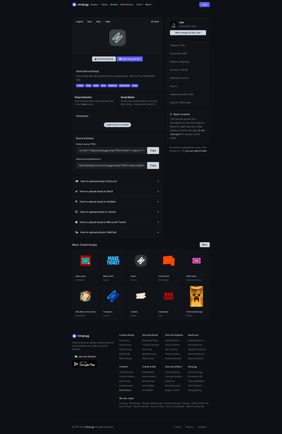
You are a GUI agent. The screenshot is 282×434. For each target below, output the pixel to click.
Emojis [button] (94, 4)
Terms (178, 427)
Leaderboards (126, 385)
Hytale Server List (199, 403)
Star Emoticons (195, 345)
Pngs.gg (186, 403)
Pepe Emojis (125, 345)
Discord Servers (141, 406)
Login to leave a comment (117, 125)
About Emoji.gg (195, 372)
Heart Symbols (172, 340)
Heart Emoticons (196, 340)
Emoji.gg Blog (194, 390)
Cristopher (79, 280)
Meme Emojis (125, 358)
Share (156, 22)
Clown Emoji (148, 358)
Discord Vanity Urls (195, 406)
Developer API (195, 376)
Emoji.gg (83, 335)
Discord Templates (175, 406)
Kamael (189, 316)
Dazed (106, 280)
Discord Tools (157, 406)
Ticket (80, 85)
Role (96, 85)
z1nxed (106, 316)
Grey (135, 85)
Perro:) (134, 280)
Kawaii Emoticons (196, 354)
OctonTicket (163, 276)
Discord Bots (125, 406)
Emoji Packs (125, 381)
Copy (153, 150)
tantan (133, 316)
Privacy (189, 427)
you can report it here (196, 151)
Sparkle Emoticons (197, 349)
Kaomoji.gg (134, 403)
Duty (88, 85)
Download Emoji (105, 59)
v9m (181, 22)
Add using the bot (131, 59)
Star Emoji (147, 349)
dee (160, 316)
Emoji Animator (149, 376)
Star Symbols (171, 349)
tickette (134, 312)
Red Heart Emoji (150, 340)
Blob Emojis (124, 354)
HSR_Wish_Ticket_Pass (85, 312)
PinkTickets (191, 276)
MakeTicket (108, 276)
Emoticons (170, 381)
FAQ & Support (195, 385)
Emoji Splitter (148, 385)
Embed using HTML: (86, 144)
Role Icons (124, 85)
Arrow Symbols (172, 345)
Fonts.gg (123, 403)
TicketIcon (107, 312)
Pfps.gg (145, 403)
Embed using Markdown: (88, 159)
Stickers (114, 4)
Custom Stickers (127, 376)
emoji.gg (82, 4)
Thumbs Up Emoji (150, 345)
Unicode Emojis (172, 372)
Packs (104, 4)
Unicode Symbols (173, 376)
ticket (133, 276)
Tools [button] (139, 4)
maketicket (163, 312)
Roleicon (112, 85)
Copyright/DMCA (196, 381)
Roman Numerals (173, 358)
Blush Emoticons (196, 358)
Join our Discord (86, 356)
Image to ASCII (172, 390)
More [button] (148, 4)
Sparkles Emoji (149, 354)
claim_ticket (80, 276)
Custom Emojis (126, 372)
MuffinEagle (163, 280)
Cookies (202, 427)
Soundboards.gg (172, 403)
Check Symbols (172, 354)
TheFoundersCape (194, 312)
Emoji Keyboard (172, 385)
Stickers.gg (156, 403)
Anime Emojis (125, 349)
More (204, 244)
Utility (182, 45)
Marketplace (127, 4)
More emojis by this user (188, 32)
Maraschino (80, 316)
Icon (103, 85)
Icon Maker (147, 390)
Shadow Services (193, 280)
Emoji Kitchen (148, 381)
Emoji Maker (148, 372)
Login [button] (204, 4)
